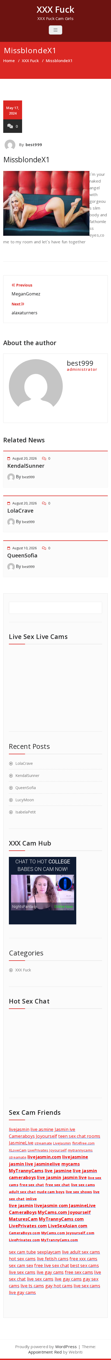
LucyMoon (24, 799)
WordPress (66, 1346)
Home (9, 60)
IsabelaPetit (25, 811)
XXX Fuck (30, 60)
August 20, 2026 (24, 458)
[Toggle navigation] (55, 30)
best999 (34, 144)
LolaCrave (20, 510)
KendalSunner (25, 465)
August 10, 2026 (24, 548)
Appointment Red (45, 1352)
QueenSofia (22, 555)
